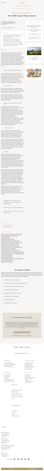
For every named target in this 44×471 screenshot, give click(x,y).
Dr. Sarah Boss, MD (13, 22)
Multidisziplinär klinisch (28, 365)
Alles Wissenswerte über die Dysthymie (16, 234)
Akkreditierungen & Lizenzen (17, 394)
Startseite (13, 13)
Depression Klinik (4, 242)
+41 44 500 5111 (3, 443)
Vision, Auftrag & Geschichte (17, 390)
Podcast (13, 414)
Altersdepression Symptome (5, 237)
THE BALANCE (10, 21)
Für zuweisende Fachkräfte (29, 381)
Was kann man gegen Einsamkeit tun (6, 257)
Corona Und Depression (15, 240)
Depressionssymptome (4, 244)
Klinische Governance (15, 393)
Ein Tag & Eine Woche (28, 374)
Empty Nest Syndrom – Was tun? (6, 245)
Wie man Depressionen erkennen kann (7, 260)
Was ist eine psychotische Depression (7, 253)
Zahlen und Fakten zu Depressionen (6, 261)
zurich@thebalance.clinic (5, 441)
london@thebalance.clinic (5, 448)
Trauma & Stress (6, 378)
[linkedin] (18, 459)
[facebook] (14, 459)
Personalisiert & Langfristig (29, 364)
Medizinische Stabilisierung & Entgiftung (10, 364)
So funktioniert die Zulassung (8, 366)
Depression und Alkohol (11, 242)
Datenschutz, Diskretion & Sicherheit (30, 377)
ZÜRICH (30, 8)
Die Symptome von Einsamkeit (14, 244)
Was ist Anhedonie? (17, 250)
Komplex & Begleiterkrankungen (9, 379)
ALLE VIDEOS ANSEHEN (34, 58)
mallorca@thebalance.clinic (5, 435)
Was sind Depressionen (19, 258)
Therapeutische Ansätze (28, 369)
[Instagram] (21, 459)
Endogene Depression (15, 245)
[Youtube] (25, 459)
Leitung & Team (14, 391)
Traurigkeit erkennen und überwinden (7, 250)
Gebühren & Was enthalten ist (8, 365)
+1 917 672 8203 (3, 456)
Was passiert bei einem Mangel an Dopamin (8, 258)
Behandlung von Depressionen (6, 240)
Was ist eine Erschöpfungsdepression (18, 252)
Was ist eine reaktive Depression (19, 253)
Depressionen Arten (19, 242)
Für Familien (26, 379)
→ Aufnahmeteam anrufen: (22, 335)
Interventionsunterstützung (29, 378)
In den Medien (14, 410)
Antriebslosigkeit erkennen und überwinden (7, 239)
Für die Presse (14, 412)
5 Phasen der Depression (5, 234)
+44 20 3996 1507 (4, 449)
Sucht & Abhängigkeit (7, 376)
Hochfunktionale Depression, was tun (7, 247)
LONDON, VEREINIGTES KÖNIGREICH (8, 445)
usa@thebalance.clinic (4, 455)
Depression (29, 13)
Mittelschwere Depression (17, 247)
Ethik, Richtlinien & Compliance (17, 396)
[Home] (22, 3)
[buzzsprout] (28, 459)
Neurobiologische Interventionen (30, 366)
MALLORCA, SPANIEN (5, 432)
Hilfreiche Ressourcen (16, 415)
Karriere (13, 398)
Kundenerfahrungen (28, 382)
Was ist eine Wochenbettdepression (6, 255)
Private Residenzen (27, 376)
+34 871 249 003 (3, 436)
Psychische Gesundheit (23, 13)
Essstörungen (6, 377)
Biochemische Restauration (29, 367)
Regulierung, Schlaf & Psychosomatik (9, 381)
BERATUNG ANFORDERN (34, 37)
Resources (17, 13)
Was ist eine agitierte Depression (6, 252)
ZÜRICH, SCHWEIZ (4, 439)
